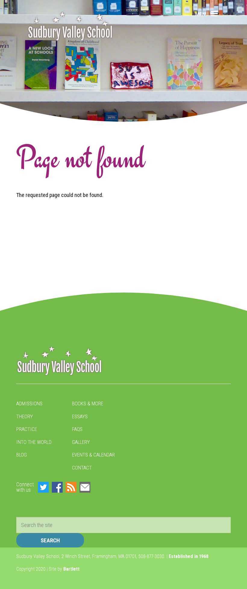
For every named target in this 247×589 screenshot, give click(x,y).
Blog (21, 455)
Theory (24, 416)
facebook (57, 487)
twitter (43, 487)
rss (71, 487)
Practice (26, 429)
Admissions (29, 403)
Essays (80, 416)
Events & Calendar (93, 455)
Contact (82, 468)
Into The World (34, 442)
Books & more (87, 403)
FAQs (77, 429)
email (85, 487)
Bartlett (71, 569)
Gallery (81, 442)
